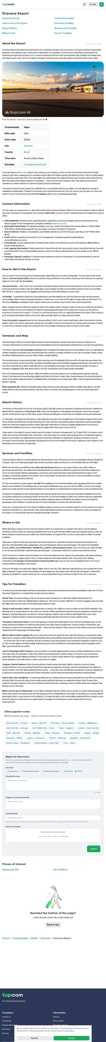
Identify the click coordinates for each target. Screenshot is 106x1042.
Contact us (6, 1017)
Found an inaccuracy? (94, 44)
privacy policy (68, 1031)
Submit (93, 849)
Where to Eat (8, 33)
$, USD (93, 4)
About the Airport (11, 18)
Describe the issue (13, 776)
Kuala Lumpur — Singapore (18, 743)
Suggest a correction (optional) (17, 797)
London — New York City (88, 728)
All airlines (6, 1029)
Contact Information (64, 18)
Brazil (33, 55)
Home (5, 938)
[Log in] (101, 4)
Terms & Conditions (60, 1025)
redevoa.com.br (59, 223)
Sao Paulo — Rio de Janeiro (62, 723)
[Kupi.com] (8, 4)
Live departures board (35, 164)
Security (56, 1017)
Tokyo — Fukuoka (52, 733)
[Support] (84, 4)
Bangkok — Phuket (72, 733)
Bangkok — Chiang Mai (80, 738)
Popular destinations (10, 1025)
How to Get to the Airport (14, 23)
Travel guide (6, 1021)
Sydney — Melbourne (88, 723)
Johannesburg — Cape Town (46, 743)
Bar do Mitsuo (61, 869)
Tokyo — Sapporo (66, 728)
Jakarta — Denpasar (35, 738)
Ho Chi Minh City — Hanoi (43, 728)
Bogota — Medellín (32, 733)
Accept (71, 1038)
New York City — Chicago (17, 728)
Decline (34, 1038)
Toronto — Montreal (57, 738)
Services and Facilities (65, 28)
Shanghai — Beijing (14, 738)
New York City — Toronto (16, 723)
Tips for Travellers (63, 33)
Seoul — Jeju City (39, 723)
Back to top (53, 924)
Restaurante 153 (10, 869)
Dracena (28, 145)
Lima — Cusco (69, 743)
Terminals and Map (63, 23)
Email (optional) (11, 813)
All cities (5, 1033)
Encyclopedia (20, 938)
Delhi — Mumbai (13, 733)
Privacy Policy (58, 1021)
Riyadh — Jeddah (91, 733)
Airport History (9, 28)
